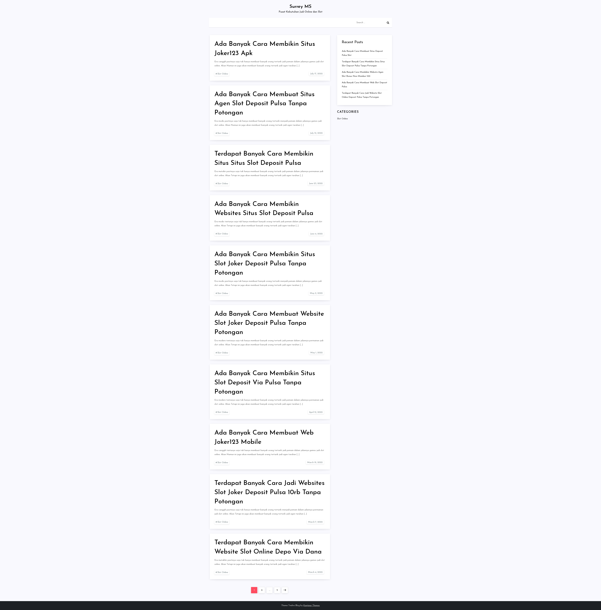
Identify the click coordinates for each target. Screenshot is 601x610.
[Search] (388, 22)
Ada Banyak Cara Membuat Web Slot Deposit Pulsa (364, 84)
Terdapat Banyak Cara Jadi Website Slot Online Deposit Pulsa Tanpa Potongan (362, 95)
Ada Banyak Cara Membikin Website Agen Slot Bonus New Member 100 (362, 74)
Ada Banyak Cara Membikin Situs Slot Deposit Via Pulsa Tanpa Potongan (264, 382)
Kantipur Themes (311, 605)
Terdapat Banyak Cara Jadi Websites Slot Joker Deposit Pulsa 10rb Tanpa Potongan (269, 492)
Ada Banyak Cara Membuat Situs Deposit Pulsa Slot (362, 53)
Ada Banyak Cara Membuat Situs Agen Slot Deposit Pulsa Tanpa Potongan (264, 103)
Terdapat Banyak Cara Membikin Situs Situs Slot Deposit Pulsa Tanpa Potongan (363, 64)
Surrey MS (300, 6)
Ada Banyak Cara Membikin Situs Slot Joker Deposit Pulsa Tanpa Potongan (264, 263)
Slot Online (222, 74)
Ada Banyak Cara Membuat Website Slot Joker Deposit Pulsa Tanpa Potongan (269, 323)
